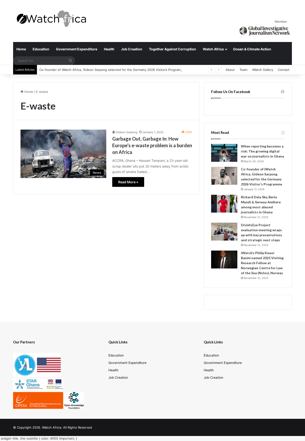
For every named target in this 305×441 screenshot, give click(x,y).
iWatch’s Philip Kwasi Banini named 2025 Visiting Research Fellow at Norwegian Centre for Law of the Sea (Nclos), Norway (262, 263)
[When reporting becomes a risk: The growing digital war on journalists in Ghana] (224, 153)
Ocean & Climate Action (252, 49)
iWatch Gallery (262, 70)
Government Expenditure (76, 49)
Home (21, 49)
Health (109, 49)
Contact (284, 70)
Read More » (128, 182)
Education (41, 49)
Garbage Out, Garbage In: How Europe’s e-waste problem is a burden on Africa (152, 145)
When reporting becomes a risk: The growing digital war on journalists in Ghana (262, 151)
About (230, 70)
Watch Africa (213, 49)
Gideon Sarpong (126, 132)
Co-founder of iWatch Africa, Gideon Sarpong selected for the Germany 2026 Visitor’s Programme (112, 70)
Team (243, 70)
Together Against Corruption (172, 49)
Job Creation (131, 49)
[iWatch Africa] (53, 18)
